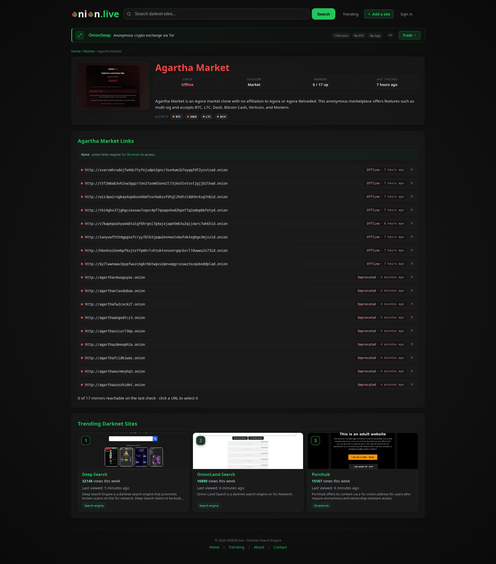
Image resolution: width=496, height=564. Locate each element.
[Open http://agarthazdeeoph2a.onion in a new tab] (411, 344)
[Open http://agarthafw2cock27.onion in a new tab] (411, 304)
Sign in (406, 14)
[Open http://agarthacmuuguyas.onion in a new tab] (411, 277)
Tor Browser (130, 154)
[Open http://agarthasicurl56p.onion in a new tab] (411, 331)
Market (89, 51)
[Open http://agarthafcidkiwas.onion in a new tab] (411, 358)
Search (323, 14)
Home (76, 51)
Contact (280, 547)
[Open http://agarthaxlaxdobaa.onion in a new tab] (411, 291)
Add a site (381, 14)
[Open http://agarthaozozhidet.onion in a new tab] (411, 385)
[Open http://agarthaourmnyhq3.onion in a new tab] (411, 371)
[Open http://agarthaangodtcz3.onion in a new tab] (411, 318)
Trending (351, 14)
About (259, 547)
